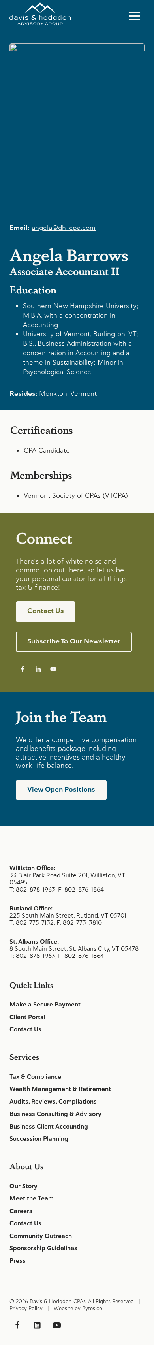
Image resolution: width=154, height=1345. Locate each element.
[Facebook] (17, 1325)
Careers (20, 1211)
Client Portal (27, 1017)
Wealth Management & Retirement (60, 1089)
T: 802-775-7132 (31, 922)
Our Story (23, 1186)
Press (17, 1261)
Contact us (45, 610)
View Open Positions (61, 789)
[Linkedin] (37, 1325)
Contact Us (25, 1029)
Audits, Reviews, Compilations (53, 1102)
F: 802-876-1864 (81, 889)
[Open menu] (134, 16)
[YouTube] (57, 1325)
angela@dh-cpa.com (64, 227)
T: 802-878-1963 (32, 889)
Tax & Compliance (35, 1077)
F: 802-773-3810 (79, 922)
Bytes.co (92, 1308)
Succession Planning (38, 1139)
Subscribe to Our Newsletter (73, 641)
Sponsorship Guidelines (43, 1248)
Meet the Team (31, 1198)
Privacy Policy (26, 1308)
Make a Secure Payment (45, 1004)
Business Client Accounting (48, 1127)
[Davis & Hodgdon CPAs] (40, 14)
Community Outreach (40, 1236)
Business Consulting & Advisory (55, 1114)
